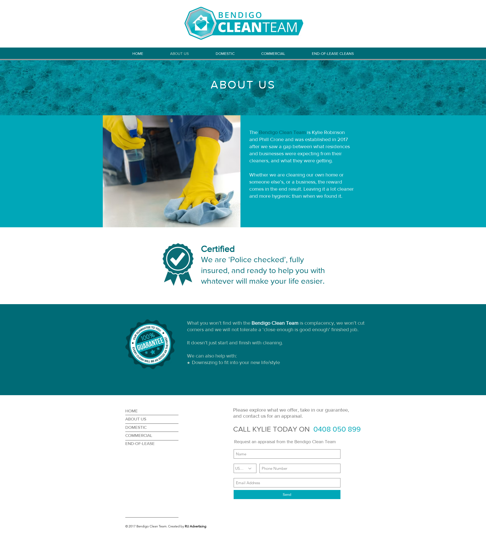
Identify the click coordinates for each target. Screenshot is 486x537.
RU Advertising (195, 526)
